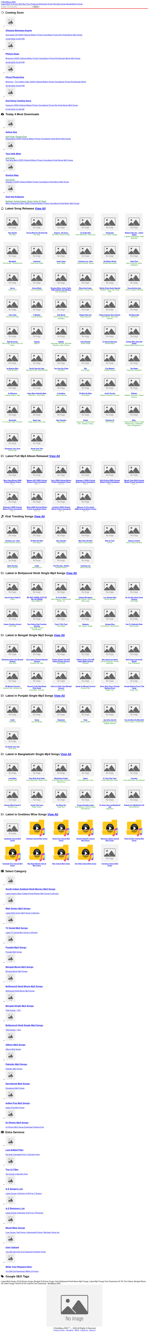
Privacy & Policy (59, 1330)
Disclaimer (69, 1330)
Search (36, 7)
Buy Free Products (30, 4)
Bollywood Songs (46, 4)
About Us (92, 1330)
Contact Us (84, 1330)
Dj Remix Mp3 (16, 4)
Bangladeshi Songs (74, 4)
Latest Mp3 (5, 4)
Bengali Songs (60, 4)
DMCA (77, 1330)
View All (40, 208)
